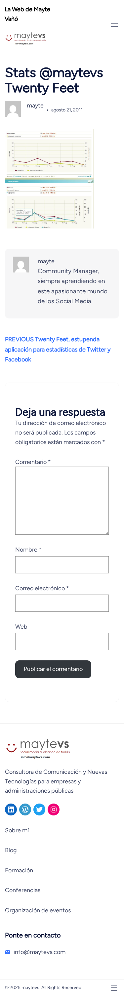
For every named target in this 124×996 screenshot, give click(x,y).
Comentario (33, 462)
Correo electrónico (42, 588)
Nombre (28, 549)
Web (21, 626)
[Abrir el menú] (114, 25)
